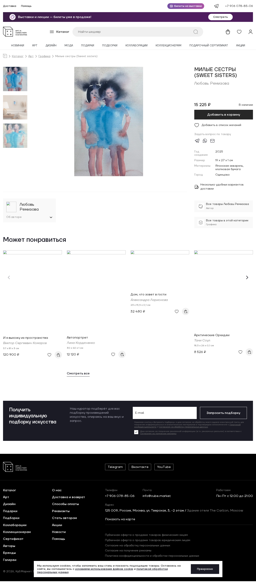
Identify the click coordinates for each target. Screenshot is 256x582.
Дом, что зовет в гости (148, 294)
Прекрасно (205, 569)
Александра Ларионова (149, 300)
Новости (59, 532)
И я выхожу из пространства (25, 338)
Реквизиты (61, 511)
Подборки (109, 45)
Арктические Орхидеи (211, 335)
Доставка (9, 6)
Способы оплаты (65, 504)
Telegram (115, 467)
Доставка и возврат (68, 497)
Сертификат (13, 539)
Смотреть (220, 17)
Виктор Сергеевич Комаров (25, 343)
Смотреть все (78, 373)
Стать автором (64, 518)
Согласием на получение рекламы (158, 433)
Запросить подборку (223, 413)
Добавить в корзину (223, 115)
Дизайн (51, 45)
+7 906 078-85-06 (239, 6)
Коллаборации (136, 45)
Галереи (9, 560)
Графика (44, 56)
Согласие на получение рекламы (128, 550)
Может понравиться (34, 240)
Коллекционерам (168, 45)
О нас (57, 490)
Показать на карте (120, 519)
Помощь (26, 6)
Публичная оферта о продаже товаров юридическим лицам (147, 540)
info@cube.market (157, 496)
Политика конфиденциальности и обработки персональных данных (152, 556)
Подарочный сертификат (208, 45)
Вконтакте (140, 467)
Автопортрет (77, 337)
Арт (34, 45)
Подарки (87, 45)
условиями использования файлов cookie (104, 569)
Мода (69, 45)
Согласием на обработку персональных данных (183, 426)
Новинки (17, 45)
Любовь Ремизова (211, 83)
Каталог (17, 56)
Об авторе (14, 217)
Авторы (9, 546)
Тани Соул (202, 340)
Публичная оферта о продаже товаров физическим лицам (146, 535)
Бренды (9, 553)
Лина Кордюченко (81, 343)
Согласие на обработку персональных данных (137, 545)
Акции (240, 45)
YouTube (164, 467)
